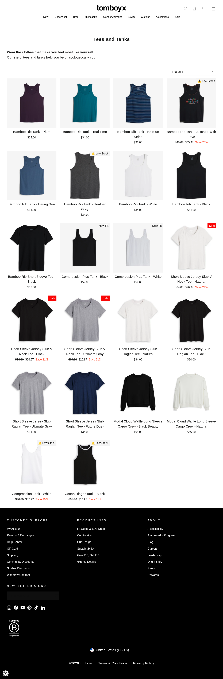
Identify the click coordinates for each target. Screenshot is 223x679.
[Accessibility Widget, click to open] (6, 673)
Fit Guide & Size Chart (91, 528)
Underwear (61, 16)
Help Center (14, 542)
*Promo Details (86, 561)
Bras (76, 16)
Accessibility (155, 528)
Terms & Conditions (113, 663)
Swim (131, 16)
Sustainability (85, 548)
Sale (177, 16)
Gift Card (12, 548)
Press (151, 568)
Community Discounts (20, 561)
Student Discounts (18, 568)
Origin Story (155, 561)
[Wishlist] (204, 8)
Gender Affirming (112, 16)
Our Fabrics (84, 535)
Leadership (155, 555)
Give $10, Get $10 (88, 555)
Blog (150, 542)
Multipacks (91, 16)
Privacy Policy (143, 663)
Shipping (12, 555)
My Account (14, 528)
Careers (152, 548)
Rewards (153, 574)
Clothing (145, 16)
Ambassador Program (161, 535)
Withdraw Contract (18, 574)
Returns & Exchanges (20, 535)
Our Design (84, 542)
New (45, 16)
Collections (162, 16)
